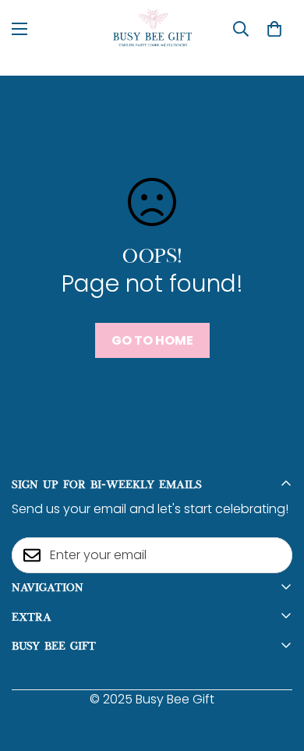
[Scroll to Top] (276, 668)
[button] (274, 29)
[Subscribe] (275, 555)
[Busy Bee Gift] (152, 28)
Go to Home (152, 340)
